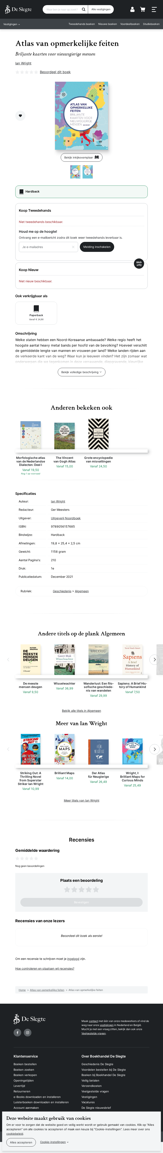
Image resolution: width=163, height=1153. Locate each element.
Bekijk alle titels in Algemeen (81, 710)
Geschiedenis (62, 591)
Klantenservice (26, 1056)
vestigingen (107, 1025)
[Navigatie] (154, 9)
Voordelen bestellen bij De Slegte (104, 1069)
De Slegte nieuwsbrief (96, 1107)
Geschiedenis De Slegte (97, 1064)
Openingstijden (24, 1080)
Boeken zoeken (24, 1069)
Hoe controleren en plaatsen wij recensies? (44, 968)
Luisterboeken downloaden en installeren (41, 1102)
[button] (8, 660)
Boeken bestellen (25, 1064)
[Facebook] (17, 1032)
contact (93, 1021)
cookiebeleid (14, 1133)
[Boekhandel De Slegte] (18, 9)
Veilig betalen (90, 1080)
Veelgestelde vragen (94, 1033)
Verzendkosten (92, 1085)
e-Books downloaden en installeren (37, 1097)
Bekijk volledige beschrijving (79, 372)
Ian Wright (23, 63)
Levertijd (19, 1085)
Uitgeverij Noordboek (66, 518)
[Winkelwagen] (143, 9)
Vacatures (88, 1102)
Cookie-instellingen (53, 1141)
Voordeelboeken (130, 24)
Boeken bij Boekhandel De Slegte (103, 1075)
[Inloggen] (132, 9)
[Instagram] (27, 1032)
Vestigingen (89, 1097)
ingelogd (73, 958)
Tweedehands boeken (82, 24)
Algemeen (82, 591)
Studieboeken (151, 24)
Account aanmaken (26, 1107)
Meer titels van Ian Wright (81, 800)
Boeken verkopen (25, 1075)
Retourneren (22, 1091)
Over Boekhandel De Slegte (104, 1056)
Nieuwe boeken (107, 24)
